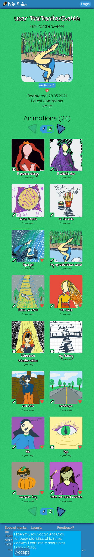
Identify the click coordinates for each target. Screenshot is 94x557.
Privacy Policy (25, 547)
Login (85, 4)
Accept (22, 552)
